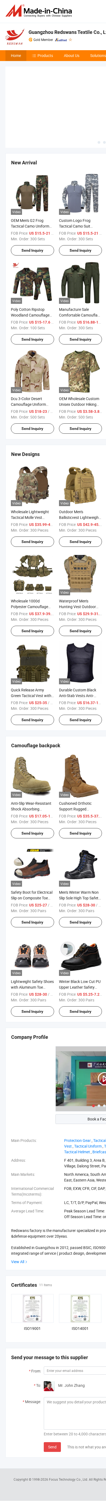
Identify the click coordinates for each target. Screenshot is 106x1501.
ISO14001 (80, 1288)
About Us (71, 55)
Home (16, 55)
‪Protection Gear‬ (77, 1100)
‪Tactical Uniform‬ (88, 1105)
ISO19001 (32, 1288)
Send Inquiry (32, 210)
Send (52, 1406)
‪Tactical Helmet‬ (77, 1111)
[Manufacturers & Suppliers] (39, 10)
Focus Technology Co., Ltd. (69, 1439)
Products (45, 55)
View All (17, 1221)
